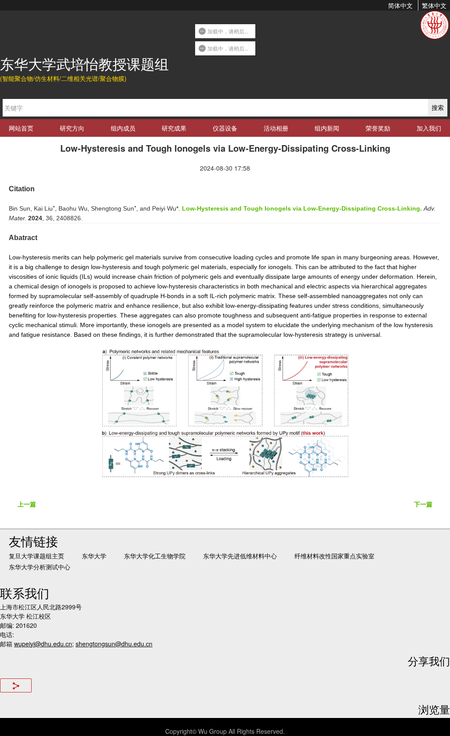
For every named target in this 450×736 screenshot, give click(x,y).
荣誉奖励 (378, 128)
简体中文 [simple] (400, 5)
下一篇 (423, 503)
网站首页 (21, 128)
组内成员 (123, 128)
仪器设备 (225, 128)
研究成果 (174, 128)
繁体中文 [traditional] (434, 5)
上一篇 (27, 503)
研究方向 (72, 128)
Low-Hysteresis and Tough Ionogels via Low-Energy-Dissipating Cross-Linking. (302, 208)
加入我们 (429, 128)
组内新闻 (327, 128)
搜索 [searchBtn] (438, 107)
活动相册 (276, 128)
